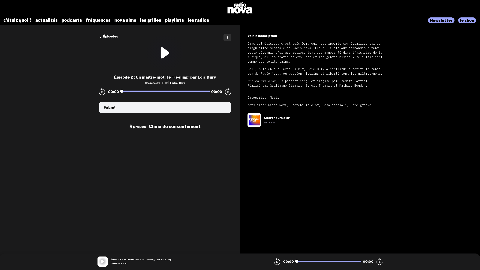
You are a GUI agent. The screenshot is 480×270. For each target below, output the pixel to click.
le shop (467, 20)
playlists (174, 20)
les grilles (150, 20)
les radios (198, 20)
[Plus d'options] (227, 37)
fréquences (98, 20)
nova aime (125, 20)
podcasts (72, 20)
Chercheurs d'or (156, 83)
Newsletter (441, 20)
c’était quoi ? (17, 20)
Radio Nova (177, 83)
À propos (138, 126)
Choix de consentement (175, 126)
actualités (46, 20)
